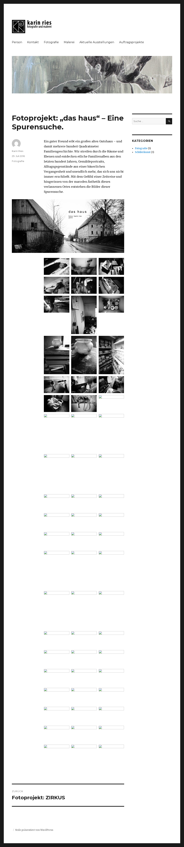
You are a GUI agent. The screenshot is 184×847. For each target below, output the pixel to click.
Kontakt (33, 42)
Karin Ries (17, 151)
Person (17, 42)
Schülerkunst (142, 152)
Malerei (69, 42)
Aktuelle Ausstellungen (96, 42)
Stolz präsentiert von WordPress (34, 830)
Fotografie (51, 42)
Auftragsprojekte (131, 42)
